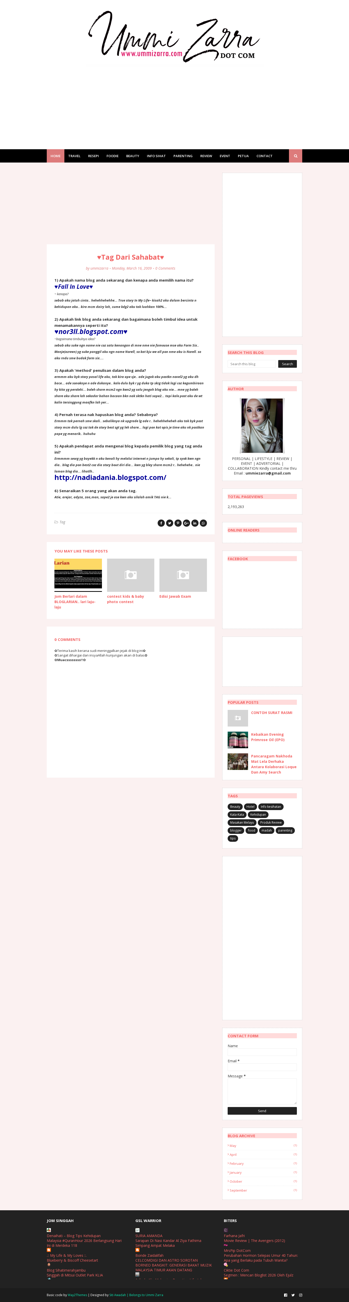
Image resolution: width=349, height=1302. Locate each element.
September (263, 1190)
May (263, 1145)
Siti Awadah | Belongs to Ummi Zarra (136, 1295)
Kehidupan (258, 814)
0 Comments (165, 268)
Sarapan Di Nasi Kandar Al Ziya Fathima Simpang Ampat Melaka (168, 1243)
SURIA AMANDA (148, 1235)
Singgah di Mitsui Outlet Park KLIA (75, 1275)
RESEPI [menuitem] (93, 156)
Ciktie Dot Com (236, 1270)
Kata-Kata (237, 814)
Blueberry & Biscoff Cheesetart (72, 1260)
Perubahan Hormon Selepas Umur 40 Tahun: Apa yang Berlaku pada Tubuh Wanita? (261, 1258)
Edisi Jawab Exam (175, 596)
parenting (285, 830)
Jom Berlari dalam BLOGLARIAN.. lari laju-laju (75, 601)
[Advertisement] (174, 103)
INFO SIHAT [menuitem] (156, 156)
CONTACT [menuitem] (265, 156)
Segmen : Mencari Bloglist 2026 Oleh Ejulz (258, 1275)
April (263, 1154)
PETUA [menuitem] (243, 156)
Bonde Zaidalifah (149, 1255)
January (263, 1172)
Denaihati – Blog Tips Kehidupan (74, 1235)
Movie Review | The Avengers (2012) (254, 1240)
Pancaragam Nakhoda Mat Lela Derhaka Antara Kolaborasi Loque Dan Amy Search (274, 764)
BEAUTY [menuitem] (132, 156)
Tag (62, 522)
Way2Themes (77, 1295)
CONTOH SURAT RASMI (271, 712)
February (263, 1163)
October (263, 1181)
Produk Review (271, 822)
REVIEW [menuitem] (206, 156)
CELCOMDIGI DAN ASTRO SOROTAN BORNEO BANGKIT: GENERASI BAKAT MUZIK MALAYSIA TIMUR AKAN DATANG (173, 1265)
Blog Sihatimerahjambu (66, 1270)
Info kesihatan (271, 806)
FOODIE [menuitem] (113, 156)
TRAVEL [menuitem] (74, 156)
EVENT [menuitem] (225, 156)
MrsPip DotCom (237, 1250)
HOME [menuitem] (56, 156)
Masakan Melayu (242, 822)
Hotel (250, 806)
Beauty (235, 806)
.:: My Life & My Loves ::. (67, 1255)
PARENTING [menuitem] (183, 156)
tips (233, 838)
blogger (236, 830)
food (251, 830)
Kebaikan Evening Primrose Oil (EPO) (268, 737)
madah (267, 830)
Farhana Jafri (234, 1235)
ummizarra (99, 268)
